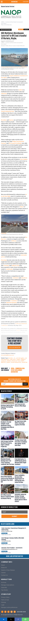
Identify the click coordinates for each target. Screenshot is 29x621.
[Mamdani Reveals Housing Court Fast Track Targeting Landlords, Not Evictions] (7, 457)
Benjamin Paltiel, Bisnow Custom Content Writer (12, 45)
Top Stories (4, 590)
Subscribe (25, 1)
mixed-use (24, 278)
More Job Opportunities (14, 556)
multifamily (9, 269)
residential (15, 278)
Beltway (14, 241)
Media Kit (4, 567)
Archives (3, 582)
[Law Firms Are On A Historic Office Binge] (21, 402)
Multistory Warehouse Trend (13, 360)
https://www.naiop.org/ (6, 24)
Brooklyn (3, 120)
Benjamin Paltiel (10, 353)
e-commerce (13, 300)
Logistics (18, 359)
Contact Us (4, 575)
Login (2, 605)
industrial (4, 93)
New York (21, 29)
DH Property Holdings (15, 143)
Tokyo (21, 206)
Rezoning (4, 260)
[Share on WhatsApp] (25, 619)
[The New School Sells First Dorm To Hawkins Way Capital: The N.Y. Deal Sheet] (21, 439)
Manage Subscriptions (7, 585)
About (3, 565)
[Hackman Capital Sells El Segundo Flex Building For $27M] (7, 402)
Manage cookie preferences (9, 607)
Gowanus (6, 265)
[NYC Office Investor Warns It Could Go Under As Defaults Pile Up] (7, 493)
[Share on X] (10, 619)
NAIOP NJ (3, 362)
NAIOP (18, 330)
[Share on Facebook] (18, 619)
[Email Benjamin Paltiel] (23, 45)
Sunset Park (24, 362)
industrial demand (11, 302)
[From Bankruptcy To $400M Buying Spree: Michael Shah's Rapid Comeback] (21, 457)
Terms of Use (5, 600)
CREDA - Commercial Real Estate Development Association (12, 43)
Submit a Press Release (8, 570)
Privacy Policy (5, 597)
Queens (11, 120)
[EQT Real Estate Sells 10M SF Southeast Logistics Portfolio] (21, 420)
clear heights (24, 159)
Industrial (26, 29)
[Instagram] (11, 612)
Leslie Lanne (13, 359)
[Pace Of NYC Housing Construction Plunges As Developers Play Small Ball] (7, 475)
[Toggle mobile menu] (2, 1)
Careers (3, 572)
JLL (14, 358)
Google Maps (3, 233)
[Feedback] (15, 612)
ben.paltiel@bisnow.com (7, 355)
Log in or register (14, 347)
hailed (20, 90)
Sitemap (3, 602)
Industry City (15, 265)
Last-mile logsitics (20, 358)
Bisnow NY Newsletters (9, 507)
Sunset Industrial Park (7, 111)
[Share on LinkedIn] (3, 619)
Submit (25, 384)
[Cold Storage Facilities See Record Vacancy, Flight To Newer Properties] (7, 439)
